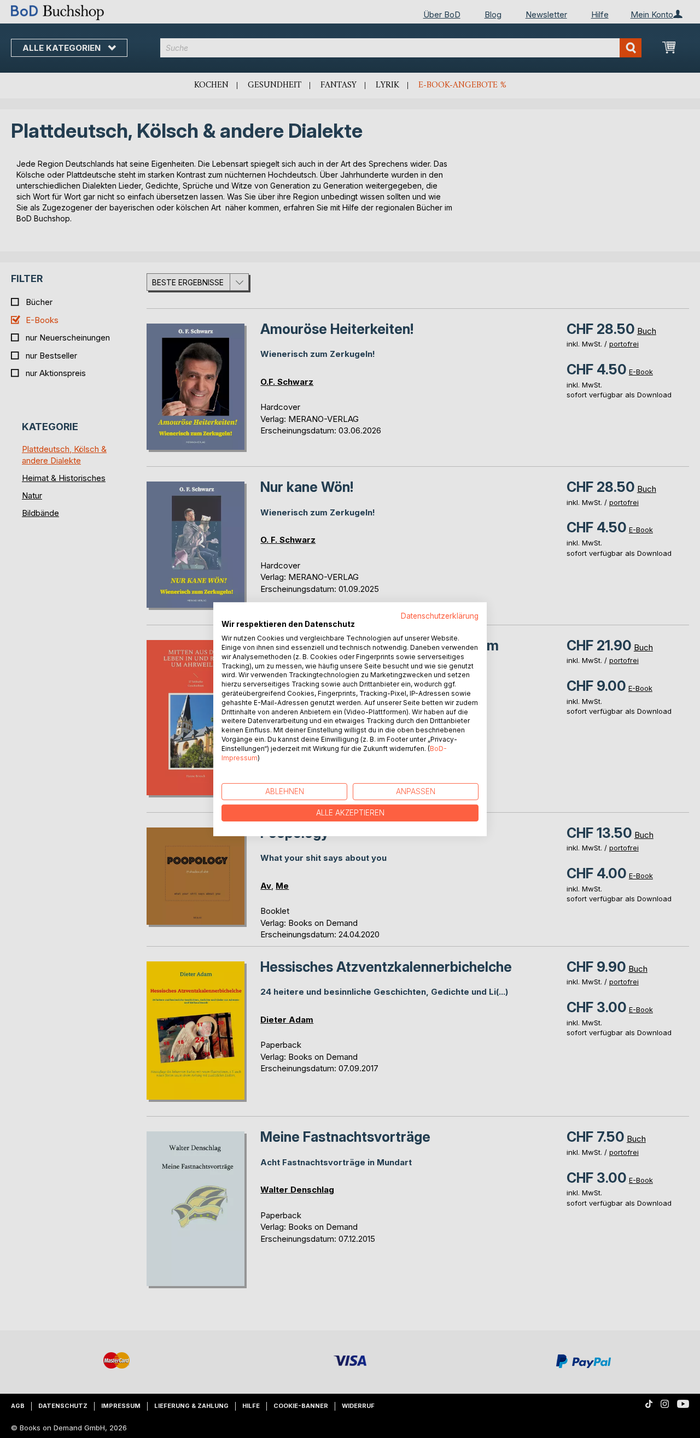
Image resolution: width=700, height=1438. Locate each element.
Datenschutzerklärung (440, 615)
